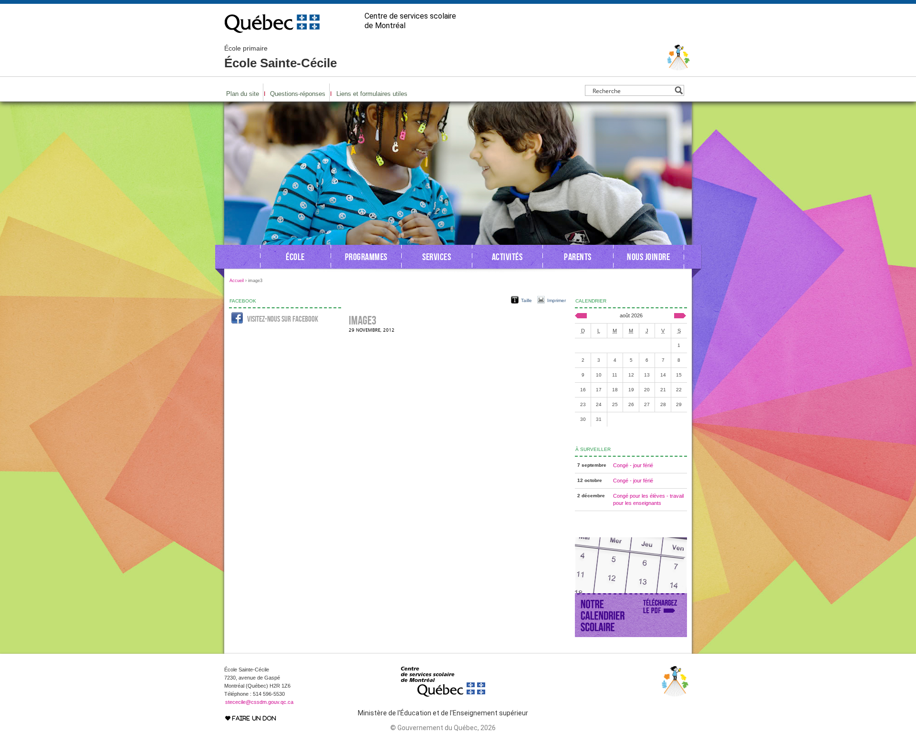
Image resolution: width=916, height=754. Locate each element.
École (295, 256)
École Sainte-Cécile (280, 57)
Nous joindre (648, 256)
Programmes (366, 256)
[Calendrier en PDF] (631, 635)
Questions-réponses (297, 93)
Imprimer (556, 300)
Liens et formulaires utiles (371, 93)
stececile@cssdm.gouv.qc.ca (259, 702)
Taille (526, 300)
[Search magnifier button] (679, 90)
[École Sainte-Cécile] (679, 66)
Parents (578, 256)
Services (436, 256)
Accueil (236, 280)
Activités (507, 256)
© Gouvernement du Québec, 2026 (443, 728)
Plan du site (242, 93)
